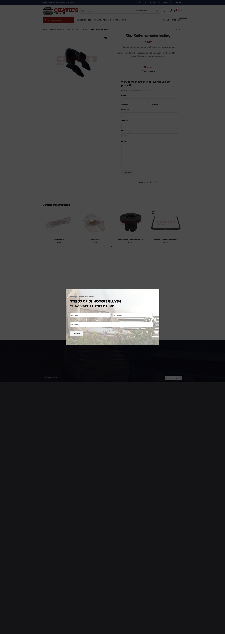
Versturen (76, 333)
